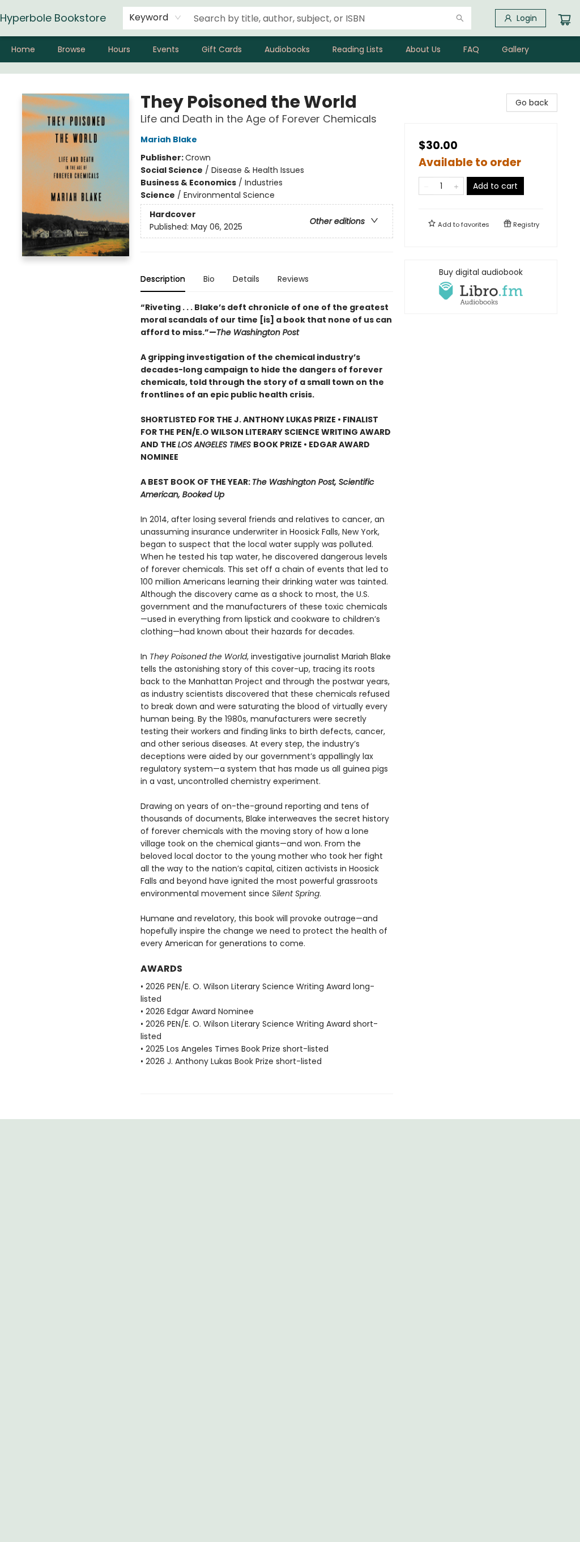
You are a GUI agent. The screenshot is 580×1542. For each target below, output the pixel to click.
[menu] (290, 49)
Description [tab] (162, 279)
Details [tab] (246, 279)
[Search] (460, 18)
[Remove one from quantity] (426, 186)
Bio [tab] (209, 279)
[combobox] (155, 17)
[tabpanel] (266, 697)
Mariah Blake (168, 139)
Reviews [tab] (293, 279)
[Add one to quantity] (456, 186)
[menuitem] (23, 49)
